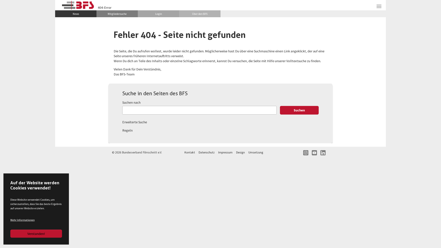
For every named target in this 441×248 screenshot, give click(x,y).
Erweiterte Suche (134, 122)
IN (305, 152)
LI (323, 152)
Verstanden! (36, 233)
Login (158, 14)
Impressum (225, 152)
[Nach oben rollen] (432, 239)
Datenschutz (206, 152)
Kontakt (189, 152)
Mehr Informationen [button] (22, 220)
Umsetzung (255, 152)
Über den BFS (200, 14)
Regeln (127, 130)
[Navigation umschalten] (379, 6)
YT (314, 152)
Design (240, 152)
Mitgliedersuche (117, 14)
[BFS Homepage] (78, 5)
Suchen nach (131, 102)
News (76, 14)
